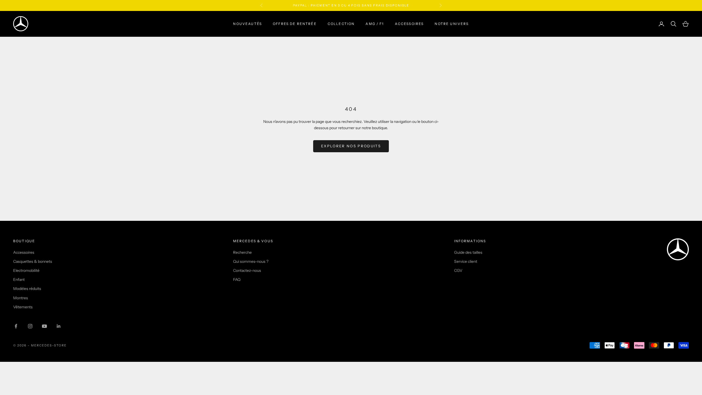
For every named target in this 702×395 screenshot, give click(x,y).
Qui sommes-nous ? (250, 261)
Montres (20, 297)
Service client (465, 261)
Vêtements (23, 306)
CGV (458, 270)
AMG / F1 (375, 24)
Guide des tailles (468, 252)
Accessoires (409, 24)
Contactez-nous (247, 270)
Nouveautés (247, 24)
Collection (341, 24)
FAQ (236, 279)
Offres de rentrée (295, 24)
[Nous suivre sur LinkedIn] (58, 326)
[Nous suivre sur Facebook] (16, 326)
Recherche (242, 252)
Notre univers (452, 24)
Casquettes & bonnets (32, 261)
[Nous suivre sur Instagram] (30, 326)
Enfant (19, 279)
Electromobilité (26, 270)
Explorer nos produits (351, 146)
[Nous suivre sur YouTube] (44, 326)
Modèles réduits (27, 288)
